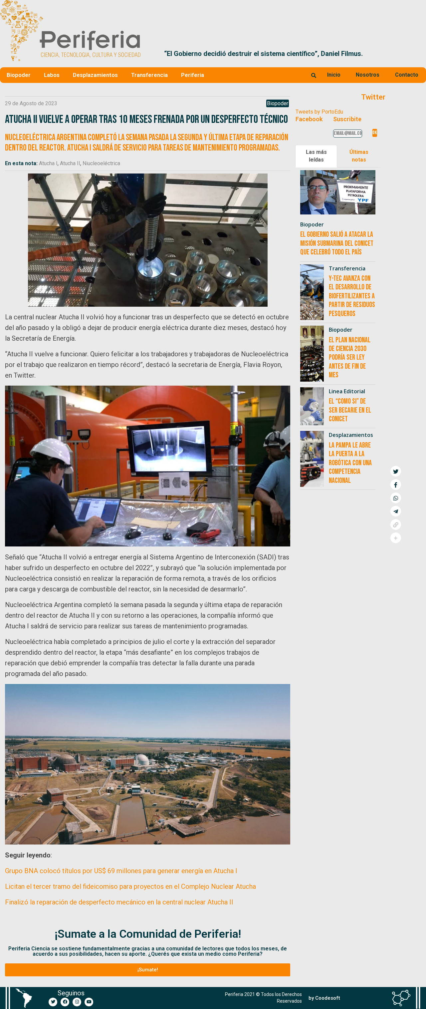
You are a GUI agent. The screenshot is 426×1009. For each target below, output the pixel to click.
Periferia (192, 75)
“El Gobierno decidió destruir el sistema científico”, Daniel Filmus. (246, 54)
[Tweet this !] (395, 471)
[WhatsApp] (395, 498)
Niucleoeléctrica (101, 163)
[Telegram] (395, 511)
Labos (52, 75)
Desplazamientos (95, 75)
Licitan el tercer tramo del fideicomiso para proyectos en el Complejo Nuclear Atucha (130, 886)
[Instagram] (77, 1002)
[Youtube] (89, 1002)
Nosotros (367, 75)
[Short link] (395, 524)
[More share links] (395, 537)
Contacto (406, 75)
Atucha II (70, 163)
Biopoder (19, 75)
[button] (418, 53)
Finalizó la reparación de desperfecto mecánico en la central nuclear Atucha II (119, 902)
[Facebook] (65, 1002)
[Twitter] (53, 1002)
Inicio (333, 75)
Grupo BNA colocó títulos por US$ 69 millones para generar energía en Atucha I (121, 871)
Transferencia (149, 75)
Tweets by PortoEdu (319, 112)
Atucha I (48, 163)
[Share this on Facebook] (395, 484)
